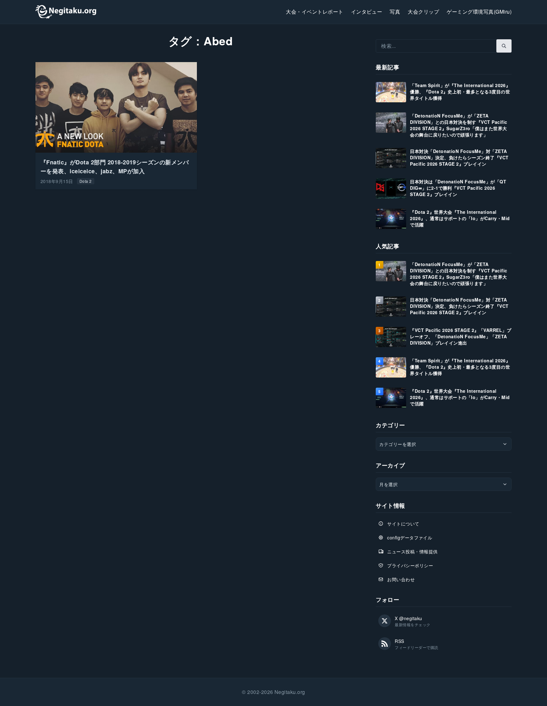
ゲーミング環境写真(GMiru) (479, 11)
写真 (395, 11)
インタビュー (366, 11)
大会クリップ (423, 11)
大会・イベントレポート (314, 11)
